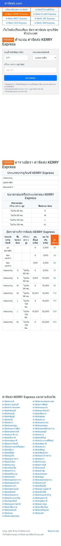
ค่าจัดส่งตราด (39, 419)
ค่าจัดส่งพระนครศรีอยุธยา (13, 446)
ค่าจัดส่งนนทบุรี (39, 431)
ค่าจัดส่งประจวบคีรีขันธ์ (43, 440)
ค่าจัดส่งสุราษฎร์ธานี (42, 489)
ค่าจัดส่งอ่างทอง (40, 504)
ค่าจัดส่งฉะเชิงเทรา (41, 410)
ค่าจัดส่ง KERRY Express (16, 14)
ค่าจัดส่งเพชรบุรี (9, 510)
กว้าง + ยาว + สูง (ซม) (14, 64)
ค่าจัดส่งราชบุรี (39, 465)
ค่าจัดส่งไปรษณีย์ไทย (44, 9)
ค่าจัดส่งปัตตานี (39, 443)
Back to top (53, 531)
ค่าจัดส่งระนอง (39, 462)
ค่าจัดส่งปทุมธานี (9, 440)
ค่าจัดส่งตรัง (7, 419)
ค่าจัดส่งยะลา (39, 459)
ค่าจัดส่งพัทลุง (39, 450)
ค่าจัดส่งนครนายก (41, 422)
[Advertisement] (30, 127)
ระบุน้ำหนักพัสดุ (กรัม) (13, 52)
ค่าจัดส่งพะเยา (39, 446)
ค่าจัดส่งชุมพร (39, 416)
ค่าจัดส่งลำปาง (8, 471)
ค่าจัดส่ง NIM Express (44, 23)
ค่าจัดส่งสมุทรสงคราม (42, 480)
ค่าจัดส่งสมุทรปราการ (11, 480)
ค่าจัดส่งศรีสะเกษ (9, 474)
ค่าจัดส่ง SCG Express (16, 23)
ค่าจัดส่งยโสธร (8, 462)
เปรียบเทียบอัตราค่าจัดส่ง (16, 9)
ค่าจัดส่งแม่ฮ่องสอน (10, 516)
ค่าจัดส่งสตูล (38, 477)
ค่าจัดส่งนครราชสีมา (11, 428)
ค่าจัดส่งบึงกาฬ (9, 437)
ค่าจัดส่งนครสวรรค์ (10, 431)
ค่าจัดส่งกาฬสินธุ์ (40, 404)
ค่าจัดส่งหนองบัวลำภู (42, 495)
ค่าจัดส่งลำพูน (39, 471)
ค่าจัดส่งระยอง (8, 465)
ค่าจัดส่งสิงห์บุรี (39, 486)
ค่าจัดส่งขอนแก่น (40, 407)
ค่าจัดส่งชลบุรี (8, 413)
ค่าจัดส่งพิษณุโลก (40, 453)
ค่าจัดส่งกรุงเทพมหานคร (43, 401)
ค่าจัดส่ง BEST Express (16, 18)
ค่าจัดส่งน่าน (38, 434)
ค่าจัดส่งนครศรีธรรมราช (43, 428)
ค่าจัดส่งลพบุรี (39, 468)
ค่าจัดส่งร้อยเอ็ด (9, 468)
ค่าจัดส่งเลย (7, 513)
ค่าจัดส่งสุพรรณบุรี (10, 489)
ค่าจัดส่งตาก (7, 422)
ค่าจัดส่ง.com (13, 3)
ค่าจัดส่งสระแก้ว (9, 486)
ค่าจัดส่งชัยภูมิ (8, 416)
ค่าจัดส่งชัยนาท (39, 413)
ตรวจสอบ (31, 77)
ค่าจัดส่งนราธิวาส (10, 434)
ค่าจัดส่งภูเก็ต (8, 455)
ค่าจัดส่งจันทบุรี (9, 410)
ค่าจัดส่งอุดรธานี (40, 498)
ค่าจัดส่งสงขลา (8, 477)
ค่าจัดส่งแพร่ (38, 513)
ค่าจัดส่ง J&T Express (45, 18)
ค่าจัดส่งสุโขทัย (39, 492)
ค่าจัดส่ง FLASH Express (44, 14)
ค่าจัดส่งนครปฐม (9, 425)
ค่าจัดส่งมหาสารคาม (42, 455)
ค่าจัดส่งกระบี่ (8, 401)
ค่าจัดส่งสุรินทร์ (8, 492)
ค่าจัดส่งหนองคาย (10, 495)
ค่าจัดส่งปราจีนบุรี (10, 443)
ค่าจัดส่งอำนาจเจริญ (11, 498)
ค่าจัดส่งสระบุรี (39, 483)
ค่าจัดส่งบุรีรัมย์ (39, 437)
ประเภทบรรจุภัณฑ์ (41, 52)
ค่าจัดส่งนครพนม (40, 425)
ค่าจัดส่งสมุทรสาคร (10, 483)
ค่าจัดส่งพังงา (8, 450)
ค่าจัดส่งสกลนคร (40, 474)
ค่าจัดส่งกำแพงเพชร (11, 407)
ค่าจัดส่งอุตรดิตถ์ (9, 501)
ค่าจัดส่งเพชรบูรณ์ (41, 510)
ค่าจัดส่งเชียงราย (9, 507)
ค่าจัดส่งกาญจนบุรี (10, 404)
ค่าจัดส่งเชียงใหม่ (40, 507)
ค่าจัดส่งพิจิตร (8, 453)
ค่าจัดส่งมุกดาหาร (10, 459)
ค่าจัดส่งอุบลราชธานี (11, 504)
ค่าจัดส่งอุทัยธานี (40, 501)
